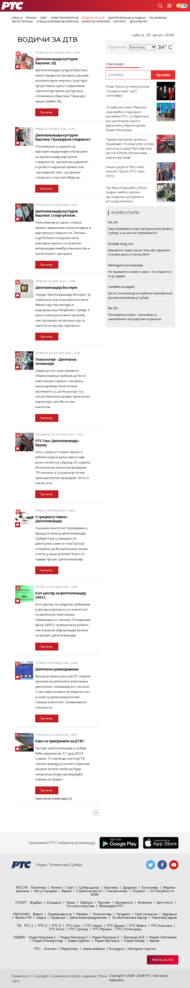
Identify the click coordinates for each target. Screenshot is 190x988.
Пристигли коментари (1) (53, 799)
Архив (154, 941)
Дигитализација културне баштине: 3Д (56, 61)
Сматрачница (116, 891)
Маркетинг (69, 949)
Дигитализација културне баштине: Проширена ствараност (63, 137)
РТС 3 (56, 926)
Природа (58, 917)
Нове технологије (65, 17)
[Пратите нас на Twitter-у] (150, 864)
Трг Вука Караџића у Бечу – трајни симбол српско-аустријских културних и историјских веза (127, 194)
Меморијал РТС (111, 906)
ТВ (19, 926)
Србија (17, 17)
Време (67, 891)
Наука (41, 917)
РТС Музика (102, 929)
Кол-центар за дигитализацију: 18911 (61, 595)
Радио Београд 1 (42, 937)
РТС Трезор (78, 929)
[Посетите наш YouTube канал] (173, 864)
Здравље (169, 914)
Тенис (70, 902)
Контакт (120, 21)
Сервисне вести (89, 891)
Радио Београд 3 (105, 937)
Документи (138, 21)
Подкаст (139, 891)
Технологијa (101, 914)
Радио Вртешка (107, 941)
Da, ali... (113, 222)
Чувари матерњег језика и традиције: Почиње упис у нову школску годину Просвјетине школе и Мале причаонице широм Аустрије (130, 148)
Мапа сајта (162, 960)
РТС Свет (73, 926)
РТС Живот (138, 926)
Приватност (21, 976)
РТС (37, 949)
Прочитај (46, 112)
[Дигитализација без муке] (24, 288)
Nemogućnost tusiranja (125, 265)
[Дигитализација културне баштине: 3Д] (24, 60)
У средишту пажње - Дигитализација (52, 519)
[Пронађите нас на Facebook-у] (162, 864)
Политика (38, 887)
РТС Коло (57, 929)
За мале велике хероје (129, 917)
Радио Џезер (134, 941)
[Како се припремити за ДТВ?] (24, 742)
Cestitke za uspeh (121, 287)
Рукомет (104, 902)
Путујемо (123, 914)
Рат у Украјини (45, 891)
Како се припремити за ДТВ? (59, 741)
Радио (19, 937)
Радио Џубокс (79, 941)
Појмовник (158, 17)
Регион (31, 17)
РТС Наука (93, 926)
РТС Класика (161, 926)
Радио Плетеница (163, 937)
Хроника (111, 887)
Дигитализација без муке (56, 287)
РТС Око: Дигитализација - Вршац (57, 443)
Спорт (21, 902)
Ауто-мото (165, 902)
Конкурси (116, 949)
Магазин (21, 914)
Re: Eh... (114, 308)
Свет (43, 17)
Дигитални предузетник (88, 917)
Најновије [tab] (115, 63)
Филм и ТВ (23, 917)
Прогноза (117, 47)
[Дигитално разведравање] (24, 670)
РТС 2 (42, 926)
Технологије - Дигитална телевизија (55, 361)
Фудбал (36, 902)
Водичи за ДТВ (93, 17)
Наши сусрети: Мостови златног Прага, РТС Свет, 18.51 (125, 171)
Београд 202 (134, 937)
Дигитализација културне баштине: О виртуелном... (56, 213)
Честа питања (22, 21)
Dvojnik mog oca (120, 244)
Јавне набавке (93, 949)
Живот (38, 914)
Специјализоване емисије (57, 21)
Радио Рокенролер (48, 941)
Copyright (41, 976)
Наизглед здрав (164, 917)
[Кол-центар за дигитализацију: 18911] (24, 594)
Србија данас (89, 887)
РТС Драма (115, 926)
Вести (22, 887)
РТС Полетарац (128, 929)
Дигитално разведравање (57, 669)
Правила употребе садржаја (73, 976)
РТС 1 (28, 926)
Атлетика (145, 902)
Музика (82, 914)
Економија (150, 887)
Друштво (130, 887)
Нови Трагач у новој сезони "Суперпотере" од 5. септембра (127, 91)
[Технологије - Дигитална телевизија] (24, 360)
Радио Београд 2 (73, 937)
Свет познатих (146, 914)
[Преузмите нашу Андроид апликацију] (119, 843)
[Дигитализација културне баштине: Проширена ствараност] (24, 136)
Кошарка (54, 902)
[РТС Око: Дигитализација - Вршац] (24, 442)
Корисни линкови (96, 21)
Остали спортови (80, 906)
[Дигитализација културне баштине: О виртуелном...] (24, 212)
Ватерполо (124, 902)
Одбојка (86, 902)
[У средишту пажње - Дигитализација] (24, 518)
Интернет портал (142, 949)
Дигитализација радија (127, 17)
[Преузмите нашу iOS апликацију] (160, 843)
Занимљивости (60, 914)
